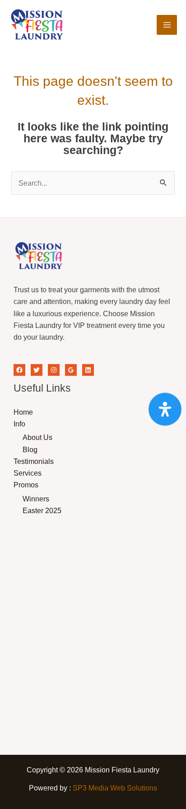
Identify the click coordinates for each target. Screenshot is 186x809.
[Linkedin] (88, 370)
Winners (36, 499)
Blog (30, 449)
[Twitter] (36, 370)
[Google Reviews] (71, 370)
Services (28, 473)
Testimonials (34, 461)
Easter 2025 (42, 510)
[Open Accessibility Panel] (165, 409)
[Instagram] (54, 370)
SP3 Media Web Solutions (115, 788)
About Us (37, 437)
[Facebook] (19, 370)
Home (23, 412)
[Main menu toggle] (167, 25)
